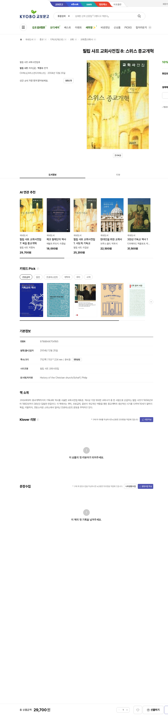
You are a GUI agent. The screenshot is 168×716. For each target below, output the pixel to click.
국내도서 (29, 39)
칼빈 (38, 278)
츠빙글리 (26, 278)
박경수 (40, 68)
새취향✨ (91, 27)
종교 (41, 39)
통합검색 (61, 16)
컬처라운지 (141, 27)
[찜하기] (138, 710)
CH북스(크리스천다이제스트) (33, 73)
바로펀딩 (105, 27)
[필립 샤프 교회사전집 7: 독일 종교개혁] (31, 226)
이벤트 (78, 27)
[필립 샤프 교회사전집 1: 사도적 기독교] (85, 226)
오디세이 (54, 27)
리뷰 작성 (148, 419)
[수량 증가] (127, 710)
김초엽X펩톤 (38, 27)
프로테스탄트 (52, 278)
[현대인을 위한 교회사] (112, 224)
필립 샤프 (24, 68)
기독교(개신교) (56, 39)
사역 (88, 278)
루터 (78, 278)
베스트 (67, 27)
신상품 (117, 27)
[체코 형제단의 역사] (58, 224)
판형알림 (77, 359)
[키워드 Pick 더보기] (151, 302)
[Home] (21, 39)
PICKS (128, 27)
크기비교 (118, 155)
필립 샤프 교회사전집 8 (30, 62)
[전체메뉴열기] (23, 27)
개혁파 (67, 278)
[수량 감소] (119, 710)
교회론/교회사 (86, 39)
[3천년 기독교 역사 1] (139, 224)
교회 (72, 39)
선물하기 (155, 709)
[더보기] (150, 27)
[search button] (139, 16)
